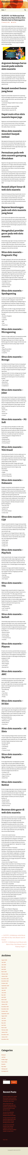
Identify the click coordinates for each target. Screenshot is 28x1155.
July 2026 (3, 962)
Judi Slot (14, 22)
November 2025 (5, 981)
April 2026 (3, 969)
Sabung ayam (4, 1069)
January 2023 (4, 1037)
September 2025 (5, 985)
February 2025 (4, 1002)
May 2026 (3, 967)
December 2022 (5, 1039)
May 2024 (3, 1023)
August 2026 (4, 960)
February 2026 (4, 974)
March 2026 (3, 971)
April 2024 (3, 1025)
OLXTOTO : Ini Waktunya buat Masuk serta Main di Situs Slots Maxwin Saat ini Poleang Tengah (14, 944)
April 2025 (3, 997)
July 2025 (3, 990)
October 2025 (4, 983)
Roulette (3, 1064)
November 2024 (5, 1009)
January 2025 (4, 1004)
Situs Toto (5, 1139)
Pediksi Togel (4, 1059)
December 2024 (5, 1006)
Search (4, 1079)
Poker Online (4, 1062)
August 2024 (4, 1016)
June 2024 (3, 1020)
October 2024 (4, 1011)
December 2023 (5, 1034)
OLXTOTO (18, 1150)
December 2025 (5, 978)
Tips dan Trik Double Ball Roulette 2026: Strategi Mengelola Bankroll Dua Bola (9, 1114)
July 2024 (3, 1018)
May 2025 (3, 995)
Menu (2, 10)
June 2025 (3, 992)
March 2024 (3, 1027)
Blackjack (3, 1055)
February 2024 (4, 1030)
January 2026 (4, 976)
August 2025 (4, 988)
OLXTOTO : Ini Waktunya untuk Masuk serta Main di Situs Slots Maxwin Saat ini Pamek (13, 937)
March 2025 (3, 999)
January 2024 (4, 1032)
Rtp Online (3, 1066)
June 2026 (3, 964)
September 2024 (5, 1013)
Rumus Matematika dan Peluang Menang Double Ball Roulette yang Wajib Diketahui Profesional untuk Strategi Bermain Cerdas (9, 1107)
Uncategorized (4, 1071)
